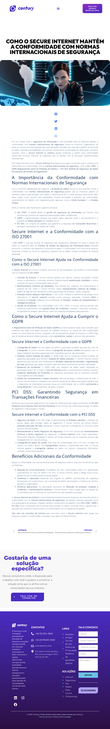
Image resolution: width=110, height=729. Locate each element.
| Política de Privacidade (61, 717)
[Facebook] (15, 704)
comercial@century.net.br (43, 646)
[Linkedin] (15, 697)
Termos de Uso (45, 717)
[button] (58, 8)
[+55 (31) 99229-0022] (32, 640)
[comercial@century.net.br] (32, 646)
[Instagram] (22, 697)
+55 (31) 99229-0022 (45, 640)
